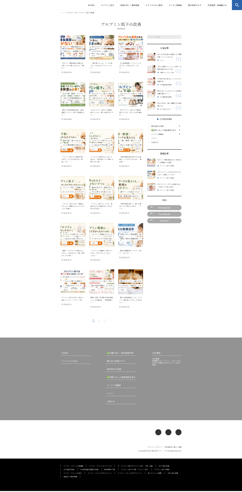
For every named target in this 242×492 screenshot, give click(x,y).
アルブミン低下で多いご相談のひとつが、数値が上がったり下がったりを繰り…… (73, 206)
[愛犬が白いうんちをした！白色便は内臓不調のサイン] (151, 94)
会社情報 (156, 353)
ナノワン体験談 (175, 5)
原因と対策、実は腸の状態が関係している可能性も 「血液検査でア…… (101, 299)
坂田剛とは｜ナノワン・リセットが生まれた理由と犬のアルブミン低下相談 (166, 363)
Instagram (164, 207)
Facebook (164, 214)
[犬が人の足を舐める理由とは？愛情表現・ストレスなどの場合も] (151, 57)
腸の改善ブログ (194, 5)
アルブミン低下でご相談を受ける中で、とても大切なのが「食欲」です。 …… (72, 159)
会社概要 (155, 358)
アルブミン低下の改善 (167, 166)
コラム (162, 60)
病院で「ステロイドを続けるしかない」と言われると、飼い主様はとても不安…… (73, 252)
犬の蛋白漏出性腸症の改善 (89, 469)
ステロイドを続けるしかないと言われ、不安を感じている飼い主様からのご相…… (101, 159)
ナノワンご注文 (107, 5)
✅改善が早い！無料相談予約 (120, 353)
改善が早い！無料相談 (129, 5)
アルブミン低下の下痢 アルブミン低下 (134, 469)
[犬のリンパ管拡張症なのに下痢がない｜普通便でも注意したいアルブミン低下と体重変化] (151, 162)
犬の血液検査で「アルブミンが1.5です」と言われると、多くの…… (130, 65)
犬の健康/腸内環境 (165, 85)
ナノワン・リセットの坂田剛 (73, 466)
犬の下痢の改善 (164, 466)
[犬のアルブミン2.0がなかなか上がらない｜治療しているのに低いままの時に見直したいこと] (151, 175)
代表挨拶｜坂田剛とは (217, 5)
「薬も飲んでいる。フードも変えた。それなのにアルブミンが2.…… (101, 65)
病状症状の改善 (157, 126)
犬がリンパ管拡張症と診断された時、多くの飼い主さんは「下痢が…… (73, 65)
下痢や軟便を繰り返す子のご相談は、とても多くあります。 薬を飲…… (130, 159)
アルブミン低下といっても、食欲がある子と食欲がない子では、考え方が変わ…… (101, 206)
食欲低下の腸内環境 (70, 476)
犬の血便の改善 (69, 469)
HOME (91, 5)
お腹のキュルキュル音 (167, 72)
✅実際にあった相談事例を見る (163, 130)
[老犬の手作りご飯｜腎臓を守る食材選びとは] (151, 106)
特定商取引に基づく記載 (173, 447)
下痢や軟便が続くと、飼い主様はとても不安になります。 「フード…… (130, 206)
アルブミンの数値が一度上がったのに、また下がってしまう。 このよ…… (101, 252)
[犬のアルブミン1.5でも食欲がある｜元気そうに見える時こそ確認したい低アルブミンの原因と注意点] (151, 187)
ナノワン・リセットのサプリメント (100, 473)
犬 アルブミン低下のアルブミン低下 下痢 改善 (135, 466)
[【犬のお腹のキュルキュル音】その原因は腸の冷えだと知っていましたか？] (151, 69)
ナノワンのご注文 (70, 361)
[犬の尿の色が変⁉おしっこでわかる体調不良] (151, 81)
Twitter (164, 220)
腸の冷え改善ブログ (116, 361)
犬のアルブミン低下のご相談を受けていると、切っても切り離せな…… (130, 112)
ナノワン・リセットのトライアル (100, 466)
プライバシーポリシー (154, 447)
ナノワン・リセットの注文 (73, 473)
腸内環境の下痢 (109, 469)
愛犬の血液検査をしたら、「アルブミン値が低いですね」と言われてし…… (130, 299)
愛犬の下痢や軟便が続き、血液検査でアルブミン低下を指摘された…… (73, 112)
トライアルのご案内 (154, 5)
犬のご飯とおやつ (165, 109)
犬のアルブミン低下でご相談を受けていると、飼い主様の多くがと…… (101, 112)
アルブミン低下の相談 (161, 469)
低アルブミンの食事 (154, 473)
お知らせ (154, 142)
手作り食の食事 (173, 473)
